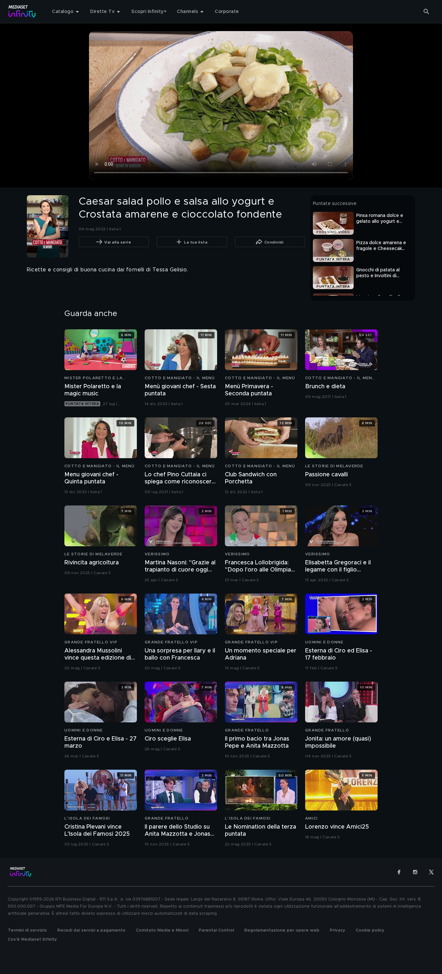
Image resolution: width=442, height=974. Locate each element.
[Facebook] (399, 872)
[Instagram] (415, 872)
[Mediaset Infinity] (22, 11)
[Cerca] (426, 12)
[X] (431, 872)
